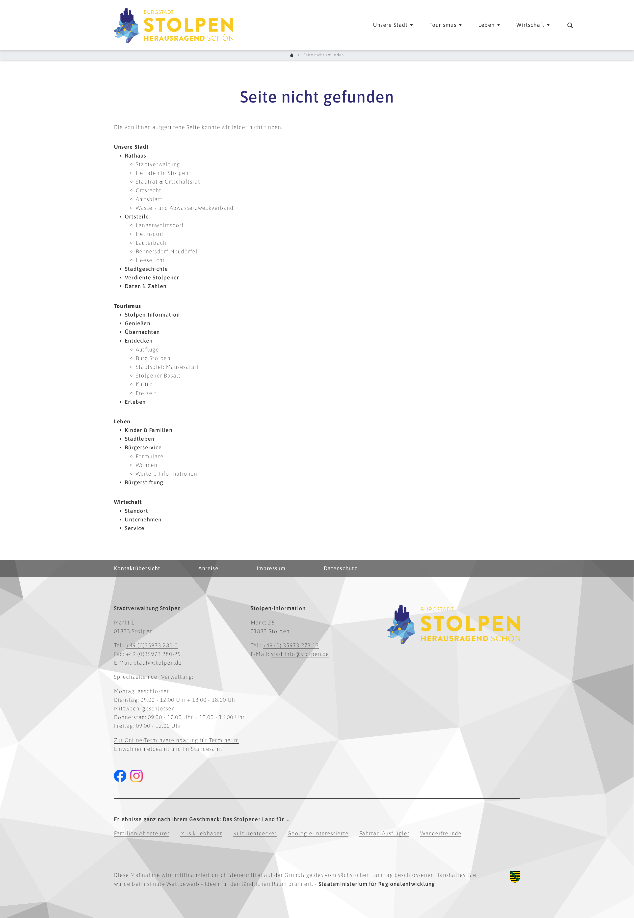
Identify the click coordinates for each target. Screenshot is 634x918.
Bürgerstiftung (144, 482)
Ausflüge (147, 349)
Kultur (144, 384)
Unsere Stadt (131, 146)
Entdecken (139, 340)
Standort (136, 511)
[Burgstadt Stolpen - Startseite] (241, 25)
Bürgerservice (143, 447)
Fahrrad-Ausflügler (384, 833)
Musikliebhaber (201, 833)
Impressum (271, 568)
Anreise (208, 568)
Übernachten (142, 332)
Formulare (149, 456)
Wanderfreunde (440, 833)
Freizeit (146, 393)
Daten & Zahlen (145, 286)
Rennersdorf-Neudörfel (167, 251)
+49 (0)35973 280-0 (152, 645)
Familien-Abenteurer (141, 833)
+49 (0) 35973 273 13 (291, 645)
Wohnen (146, 465)
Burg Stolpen (153, 358)
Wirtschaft (128, 502)
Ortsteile (137, 216)
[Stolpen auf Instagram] (136, 776)
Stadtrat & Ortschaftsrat (168, 181)
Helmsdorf (150, 234)
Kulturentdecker (255, 833)
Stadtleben (139, 438)
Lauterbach (151, 243)
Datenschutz (340, 568)
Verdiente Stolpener (152, 277)
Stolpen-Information (152, 314)
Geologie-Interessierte (318, 833)
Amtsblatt (149, 199)
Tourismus (127, 306)
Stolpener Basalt (158, 375)
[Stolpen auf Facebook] (120, 776)
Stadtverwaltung (158, 164)
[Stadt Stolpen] (292, 55)
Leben (122, 421)
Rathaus (135, 155)
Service (135, 528)
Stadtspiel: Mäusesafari (167, 367)
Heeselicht (150, 260)
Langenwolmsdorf (160, 225)
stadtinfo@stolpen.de (300, 654)
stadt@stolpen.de (158, 662)
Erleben (135, 402)
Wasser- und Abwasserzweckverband (184, 208)
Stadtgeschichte (146, 269)
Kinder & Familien (148, 430)
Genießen (137, 323)
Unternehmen (143, 519)
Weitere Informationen (166, 473)
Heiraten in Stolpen (162, 173)
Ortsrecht (148, 190)
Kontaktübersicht (137, 568)
